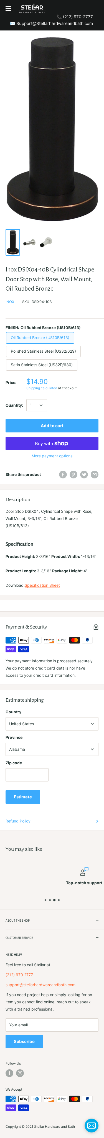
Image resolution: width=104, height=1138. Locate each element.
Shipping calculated (41, 388)
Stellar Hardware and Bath (54, 1126)
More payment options (52, 455)
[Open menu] (8, 8)
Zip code (14, 762)
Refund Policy (18, 821)
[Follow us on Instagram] (20, 1073)
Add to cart (52, 425)
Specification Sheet (42, 585)
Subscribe (24, 1041)
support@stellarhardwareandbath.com (40, 984)
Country (13, 711)
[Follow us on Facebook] (9, 1073)
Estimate (23, 796)
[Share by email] (94, 474)
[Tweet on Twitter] (84, 474)
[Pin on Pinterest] (73, 474)
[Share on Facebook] (63, 474)
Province (14, 737)
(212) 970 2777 (19, 974)
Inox (10, 301)
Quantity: (14, 405)
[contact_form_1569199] (91, 1125)
